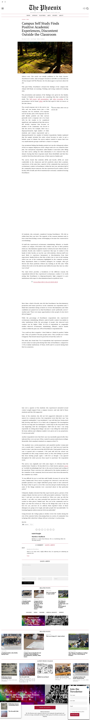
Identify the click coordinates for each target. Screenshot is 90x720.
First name (72, 695)
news (35, 612)
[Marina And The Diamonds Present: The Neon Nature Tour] (33, 620)
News (27, 19)
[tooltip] (2, 2)
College (24, 19)
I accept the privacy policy (78, 711)
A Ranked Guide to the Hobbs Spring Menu (26, 602)
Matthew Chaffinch (41, 39)
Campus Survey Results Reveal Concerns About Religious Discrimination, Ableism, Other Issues (38, 605)
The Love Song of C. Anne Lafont (51, 593)
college (29, 612)
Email (71, 706)
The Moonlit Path (24, 677)
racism (42, 612)
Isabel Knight (33, 39)
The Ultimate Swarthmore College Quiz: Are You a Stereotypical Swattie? (63, 604)
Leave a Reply (50, 545)
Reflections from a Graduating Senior (6, 677)
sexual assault (51, 612)
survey (61, 612)
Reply (28, 555)
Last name (72, 700)
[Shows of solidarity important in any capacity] (56, 620)
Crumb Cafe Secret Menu (62, 677)
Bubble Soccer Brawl (43, 677)
